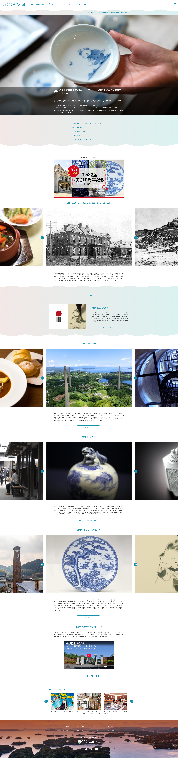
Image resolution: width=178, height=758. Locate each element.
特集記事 (93, 12)
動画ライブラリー (81, 730)
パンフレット (111, 726)
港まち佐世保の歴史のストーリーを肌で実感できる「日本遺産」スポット (113, 12)
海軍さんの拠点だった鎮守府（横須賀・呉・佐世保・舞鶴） (87, 123)
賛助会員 (96, 726)
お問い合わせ (111, 730)
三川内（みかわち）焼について (80, 135)
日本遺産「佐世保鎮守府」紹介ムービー (82, 139)
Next (135, 237)
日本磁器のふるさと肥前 (78, 131)
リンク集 (96, 730)
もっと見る (102, 327)
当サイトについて (81, 726)
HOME (87, 12)
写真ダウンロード (67, 730)
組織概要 (67, 726)
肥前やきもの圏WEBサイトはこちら (87, 520)
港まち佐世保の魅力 (77, 127)
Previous (42, 237)
